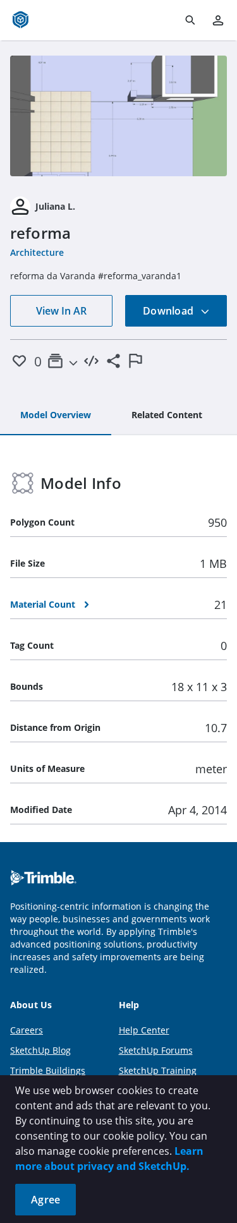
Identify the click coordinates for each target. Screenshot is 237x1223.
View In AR (61, 311)
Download (169, 311)
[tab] (55, 415)
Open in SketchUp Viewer (119, 116)
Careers (26, 1030)
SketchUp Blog (40, 1050)
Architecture (37, 252)
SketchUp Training (158, 1070)
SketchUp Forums (156, 1050)
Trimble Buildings (47, 1070)
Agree (45, 1200)
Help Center (144, 1030)
